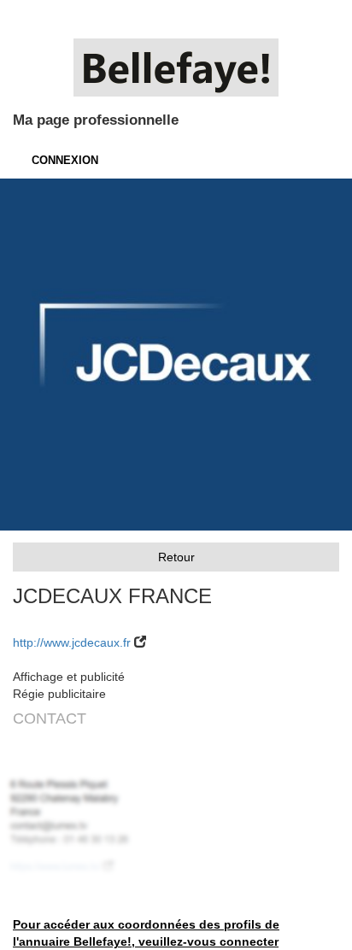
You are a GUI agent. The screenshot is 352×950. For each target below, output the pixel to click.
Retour (176, 557)
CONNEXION (65, 160)
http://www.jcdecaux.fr (72, 642)
